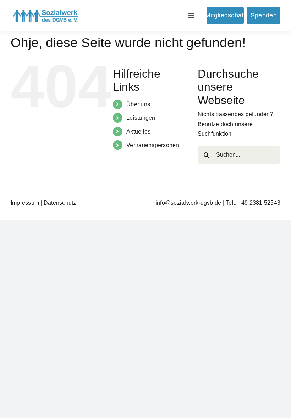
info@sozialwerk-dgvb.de (188, 203)
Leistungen (140, 118)
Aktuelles (138, 132)
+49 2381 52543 (259, 203)
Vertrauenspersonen (152, 145)
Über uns (138, 104)
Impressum (25, 203)
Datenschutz (60, 203)
